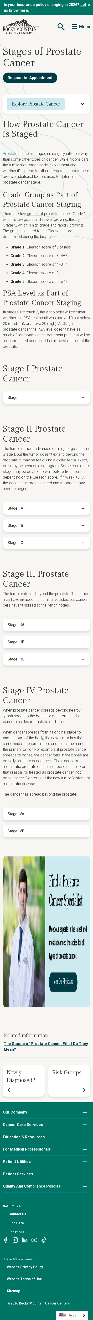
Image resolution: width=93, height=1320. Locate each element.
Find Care (16, 1223)
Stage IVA (16, 814)
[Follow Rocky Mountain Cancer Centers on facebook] (6, 1239)
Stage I (14, 397)
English (73, 1315)
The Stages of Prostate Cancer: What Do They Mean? (46, 1046)
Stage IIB (15, 525)
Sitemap (13, 1291)
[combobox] (72, 1315)
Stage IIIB (16, 642)
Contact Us (17, 1214)
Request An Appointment (30, 77)
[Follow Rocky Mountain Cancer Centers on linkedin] (25, 1239)
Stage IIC (15, 542)
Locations (17, 1232)
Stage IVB (16, 831)
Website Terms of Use (24, 1279)
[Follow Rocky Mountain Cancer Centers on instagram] (15, 1239)
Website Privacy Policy (25, 1267)
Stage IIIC (16, 659)
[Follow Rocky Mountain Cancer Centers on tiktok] (44, 1239)
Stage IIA (15, 508)
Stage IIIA (16, 625)
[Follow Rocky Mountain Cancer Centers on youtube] (34, 1239)
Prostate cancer (16, 153)
